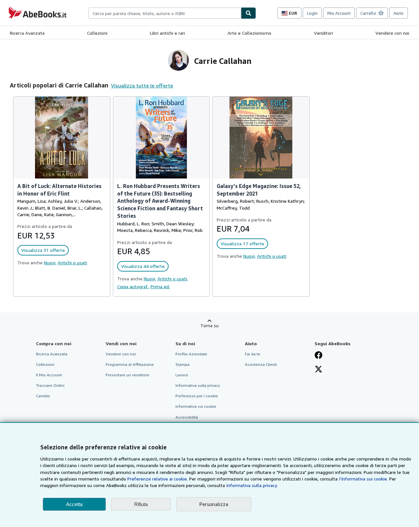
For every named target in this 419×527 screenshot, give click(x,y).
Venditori (323, 33)
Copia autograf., (133, 286)
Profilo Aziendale (191, 353)
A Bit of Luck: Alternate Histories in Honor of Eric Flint (59, 190)
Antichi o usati (72, 262)
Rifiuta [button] (141, 504)
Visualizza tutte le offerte (142, 85)
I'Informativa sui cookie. (363, 478)
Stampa (182, 364)
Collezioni (97, 33)
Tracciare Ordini (50, 385)
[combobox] (164, 13)
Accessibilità (186, 417)
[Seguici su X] (318, 370)
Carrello (43, 395)
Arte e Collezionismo (249, 33)
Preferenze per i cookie (196, 395)
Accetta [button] (74, 504)
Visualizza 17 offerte (242, 243)
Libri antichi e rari (167, 33)
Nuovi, (50, 262)
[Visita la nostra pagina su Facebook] (318, 355)
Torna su (209, 325)
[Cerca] (248, 13)
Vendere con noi (392, 33)
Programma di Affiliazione (130, 364)
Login (312, 13)
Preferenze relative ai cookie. (157, 478)
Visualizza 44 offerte (143, 266)
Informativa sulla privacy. (252, 485)
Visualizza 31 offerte (43, 250)
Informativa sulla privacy (197, 385)
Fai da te (252, 353)
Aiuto (398, 13)
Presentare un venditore (127, 374)
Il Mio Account (49, 374)
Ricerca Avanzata (27, 33)
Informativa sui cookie (195, 406)
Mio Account (339, 13)
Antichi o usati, (172, 278)
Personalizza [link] (213, 504)
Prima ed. (160, 286)
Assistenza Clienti (261, 364)
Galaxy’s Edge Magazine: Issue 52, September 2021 (259, 190)
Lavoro (181, 374)
